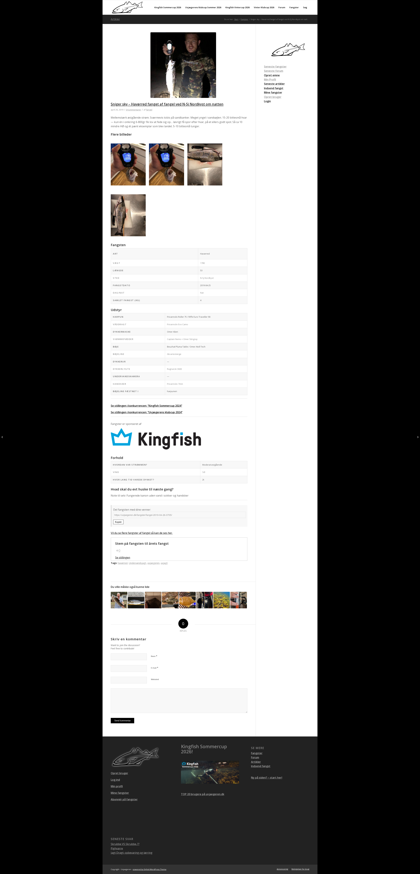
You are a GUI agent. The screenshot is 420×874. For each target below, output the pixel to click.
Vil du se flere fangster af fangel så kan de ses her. (142, 533)
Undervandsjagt (137, 563)
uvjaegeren (153, 563)
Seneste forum (273, 71)
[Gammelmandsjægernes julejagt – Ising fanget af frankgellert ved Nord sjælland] (187, 600)
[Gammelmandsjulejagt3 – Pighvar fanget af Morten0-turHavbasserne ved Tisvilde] (153, 600)
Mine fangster (120, 793)
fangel (149, 109)
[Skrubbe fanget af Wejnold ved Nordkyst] (170, 600)
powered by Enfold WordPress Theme (149, 869)
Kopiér (118, 522)
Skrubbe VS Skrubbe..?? (125, 844)
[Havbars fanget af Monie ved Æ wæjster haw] (136, 600)
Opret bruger (272, 97)
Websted (155, 679)
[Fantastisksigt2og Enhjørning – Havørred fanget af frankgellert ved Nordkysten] (119, 600)
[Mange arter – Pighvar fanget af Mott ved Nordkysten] (221, 600)
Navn (154, 656)
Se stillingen (122, 557)
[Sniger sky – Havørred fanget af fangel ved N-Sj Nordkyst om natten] (183, 67)
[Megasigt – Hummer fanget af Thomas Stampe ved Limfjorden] (238, 600)
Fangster (256, 753)
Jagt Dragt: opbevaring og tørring (131, 852)
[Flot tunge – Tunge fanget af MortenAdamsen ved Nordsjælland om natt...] (2, 437)
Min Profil (270, 79)
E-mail (154, 667)
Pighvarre (117, 848)
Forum (255, 757)
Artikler (115, 19)
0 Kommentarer (133, 109)
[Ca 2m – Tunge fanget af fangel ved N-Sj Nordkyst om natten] (417, 437)
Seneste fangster (275, 66)
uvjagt (164, 563)
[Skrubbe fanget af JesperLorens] (204, 600)
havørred (122, 563)
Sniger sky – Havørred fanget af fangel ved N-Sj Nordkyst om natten (167, 104)
